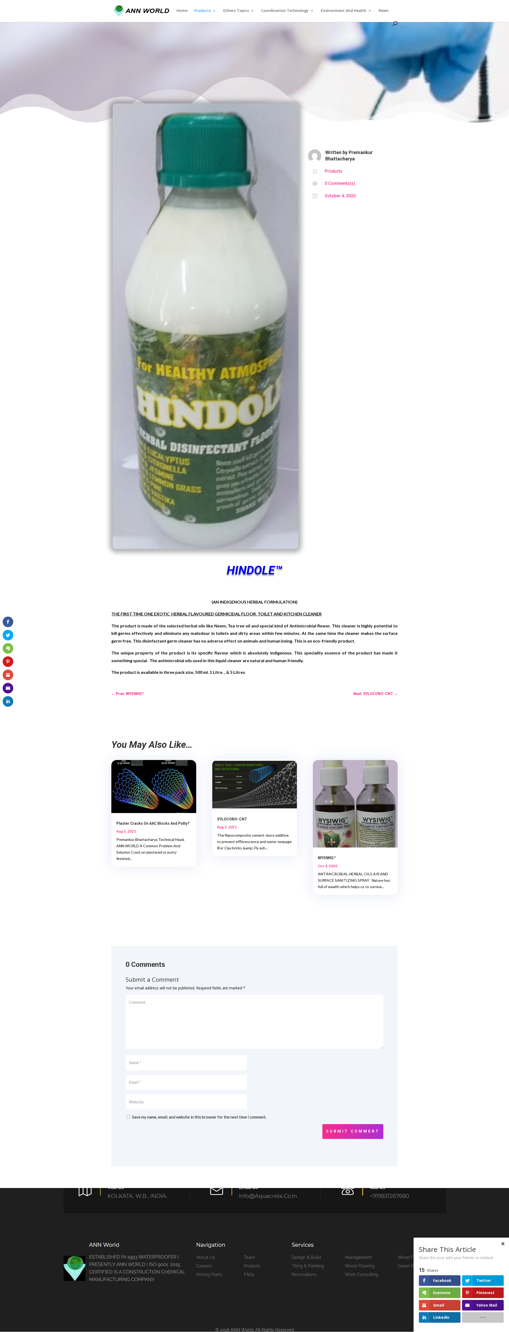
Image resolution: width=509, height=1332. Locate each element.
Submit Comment (353, 1131)
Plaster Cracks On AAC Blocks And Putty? (153, 823)
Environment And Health (343, 11)
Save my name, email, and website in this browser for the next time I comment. (199, 1117)
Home (182, 11)
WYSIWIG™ (327, 858)
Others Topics (236, 11)
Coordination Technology (285, 11)
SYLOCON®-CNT (232, 819)
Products (202, 11)
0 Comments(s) (340, 183)
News (383, 11)
